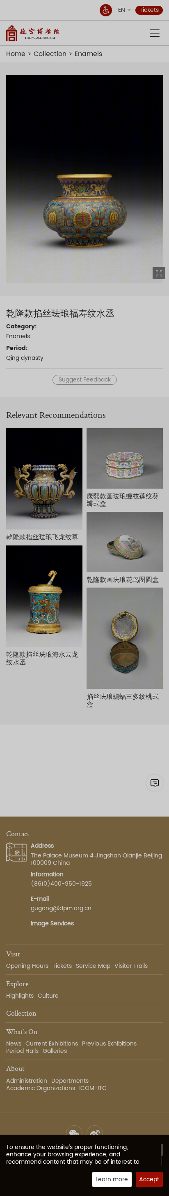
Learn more (112, 1179)
